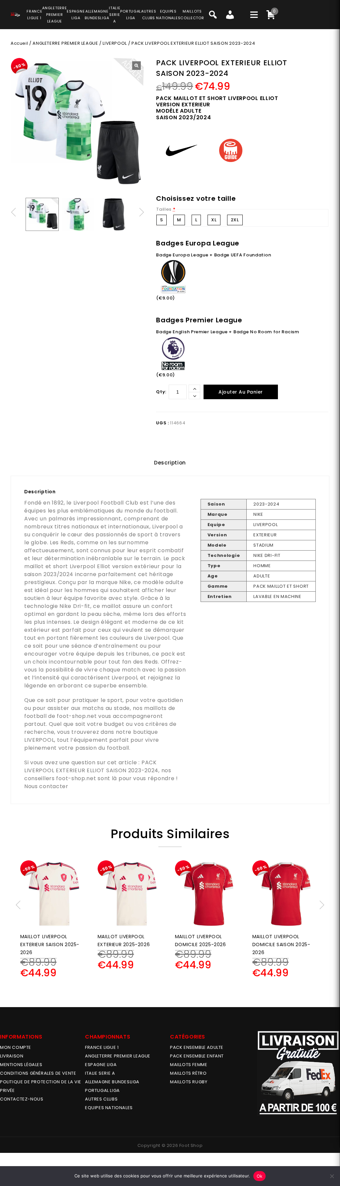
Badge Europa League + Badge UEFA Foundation (213, 255)
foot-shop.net (77, 716)
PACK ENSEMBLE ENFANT (197, 1056)
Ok (260, 1176)
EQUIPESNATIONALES (168, 15)
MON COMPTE (15, 1047)
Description (170, 462)
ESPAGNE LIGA (101, 1064)
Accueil (19, 43)
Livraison (11, 1056)
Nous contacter (46, 786)
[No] (331, 1176)
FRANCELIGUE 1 (34, 15)
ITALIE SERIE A (100, 1073)
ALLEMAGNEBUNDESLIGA (97, 15)
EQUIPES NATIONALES (109, 1108)
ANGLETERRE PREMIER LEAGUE (54, 14)
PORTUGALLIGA (130, 15)
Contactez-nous (21, 1099)
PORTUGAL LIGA (102, 1090)
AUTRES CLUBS (101, 1099)
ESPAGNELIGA (76, 15)
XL (213, 220)
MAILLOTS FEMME (188, 1064)
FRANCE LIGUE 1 (102, 1047)
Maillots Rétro (188, 1073)
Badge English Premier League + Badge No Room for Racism (227, 332)
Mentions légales (21, 1064)
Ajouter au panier (240, 392)
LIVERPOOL (115, 43)
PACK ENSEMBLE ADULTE (196, 1047)
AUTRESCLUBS (148, 15)
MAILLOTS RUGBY (188, 1082)
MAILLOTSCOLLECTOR (192, 15)
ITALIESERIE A (114, 14)
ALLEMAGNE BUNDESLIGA (112, 1082)
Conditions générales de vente (38, 1073)
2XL (235, 220)
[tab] (170, 462)
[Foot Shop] (15, 13)
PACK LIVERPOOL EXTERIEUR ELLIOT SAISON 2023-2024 (91, 766)
